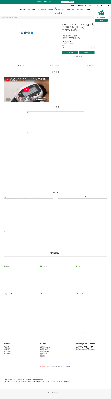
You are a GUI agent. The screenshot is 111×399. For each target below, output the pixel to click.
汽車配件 (51, 9)
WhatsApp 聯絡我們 (55, 13)
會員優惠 (42, 346)
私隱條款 (6, 349)
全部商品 (4, 17)
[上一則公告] (10, 2)
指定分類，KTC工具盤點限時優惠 (71, 38)
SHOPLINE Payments (58, 397)
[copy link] (32, 33)
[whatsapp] (28, 33)
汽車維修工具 (15, 17)
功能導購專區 (31, 9)
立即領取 (101, 20)
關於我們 (87, 9)
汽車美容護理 (42, 9)
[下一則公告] (101, 2)
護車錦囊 (79, 9)
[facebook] (25, 33)
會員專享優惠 (70, 9)
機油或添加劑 (60, 9)
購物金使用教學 (44, 351)
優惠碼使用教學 (44, 349)
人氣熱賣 (22, 9)
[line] (22, 33)
